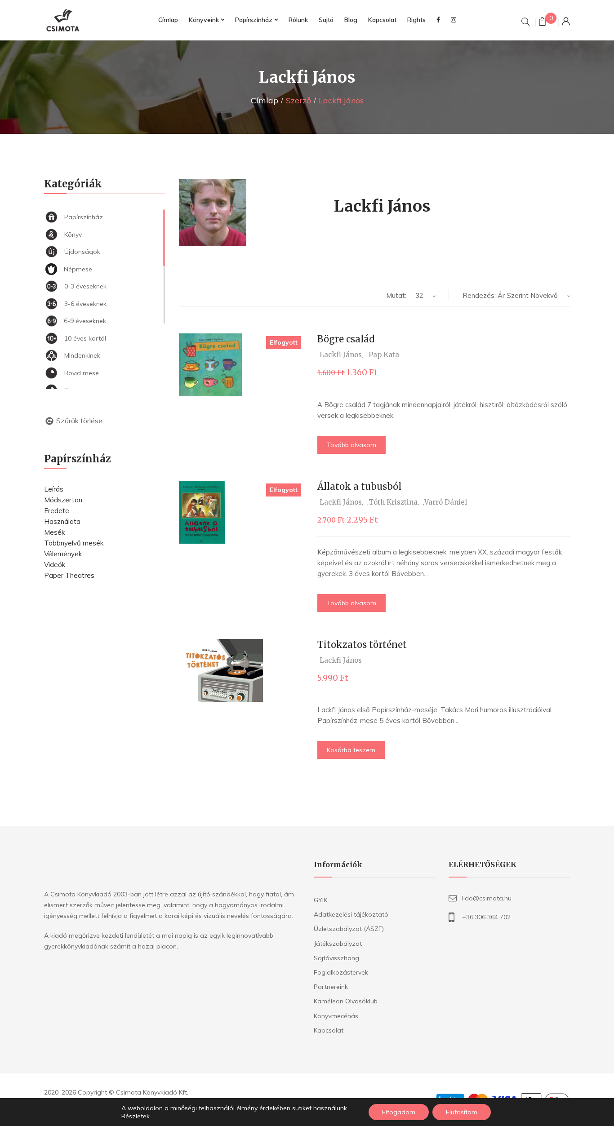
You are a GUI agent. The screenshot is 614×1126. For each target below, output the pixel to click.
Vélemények (63, 554)
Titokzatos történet (362, 644)
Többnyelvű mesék (73, 543)
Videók (54, 564)
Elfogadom (398, 1112)
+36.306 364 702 (486, 917)
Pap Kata (384, 354)
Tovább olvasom (351, 445)
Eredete (56, 510)
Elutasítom (461, 1112)
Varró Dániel (445, 502)
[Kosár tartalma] (542, 22)
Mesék (54, 532)
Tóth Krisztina (393, 502)
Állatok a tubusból (359, 486)
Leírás (53, 489)
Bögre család (345, 339)
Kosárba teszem (351, 750)
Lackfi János (341, 354)
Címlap (264, 100)
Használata (62, 521)
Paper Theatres (69, 575)
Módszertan (63, 500)
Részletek (135, 1116)
